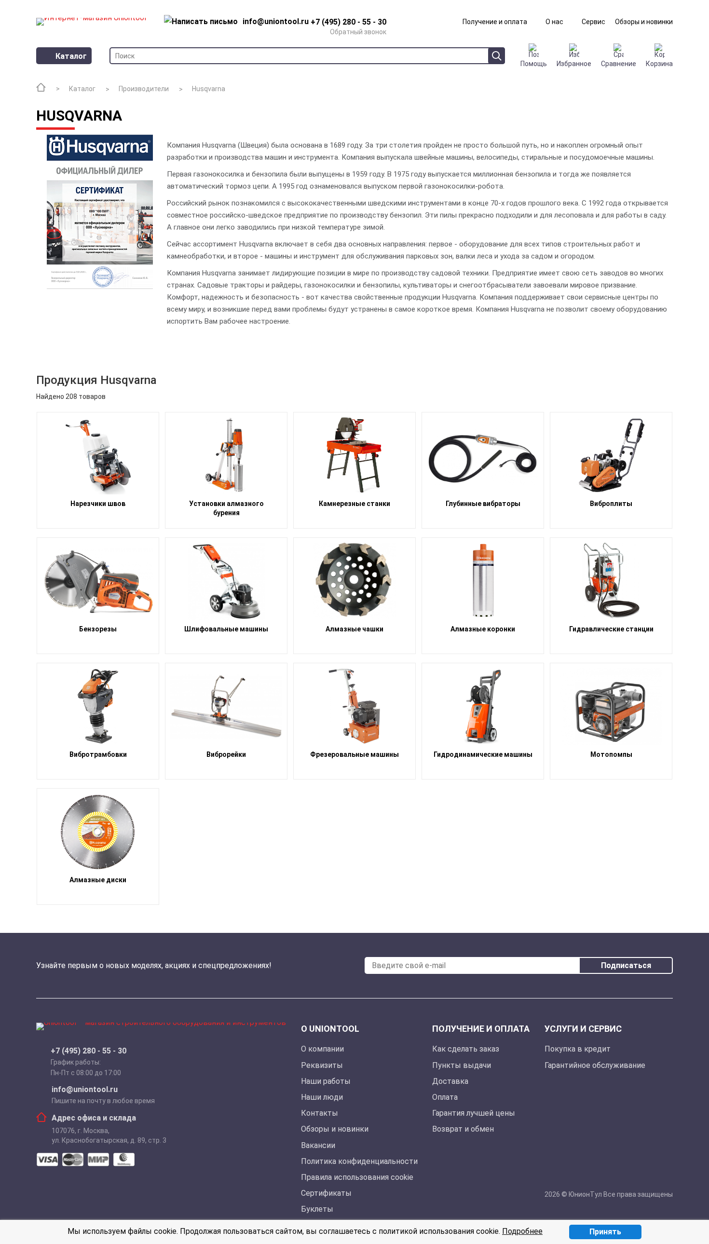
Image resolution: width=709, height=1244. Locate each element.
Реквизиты (322, 1065)
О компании (322, 1048)
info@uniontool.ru (85, 1090)
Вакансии (318, 1145)
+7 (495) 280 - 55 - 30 (88, 1051)
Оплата (445, 1097)
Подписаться (626, 965)
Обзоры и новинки (644, 22)
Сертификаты (326, 1193)
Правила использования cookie (357, 1177)
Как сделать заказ (465, 1048)
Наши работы (326, 1081)
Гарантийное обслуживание (595, 1065)
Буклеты (317, 1209)
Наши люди (322, 1097)
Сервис (593, 22)
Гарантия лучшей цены (473, 1113)
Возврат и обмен (463, 1129)
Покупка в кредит (578, 1048)
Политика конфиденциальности (359, 1161)
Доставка (450, 1081)
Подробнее (522, 1231)
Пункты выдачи (461, 1065)
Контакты (319, 1113)
